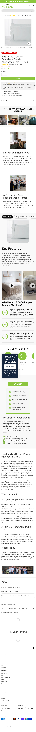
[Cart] (30, 6)
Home (2, 47)
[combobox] (18, 10)
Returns (3, 694)
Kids (2, 665)
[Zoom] (29, 43)
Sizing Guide (4, 681)
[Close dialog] (16, 355)
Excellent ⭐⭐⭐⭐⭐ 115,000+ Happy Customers (18, 15)
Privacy (3, 698)
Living (2, 663)
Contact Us (4, 696)
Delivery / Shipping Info (6, 692)
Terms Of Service (5, 700)
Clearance (3, 667)
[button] (1, 86)
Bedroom (3, 659)
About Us (3, 690)
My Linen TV (4, 673)
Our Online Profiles (5, 677)
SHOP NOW (10, 366)
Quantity (3, 71)
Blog (2, 675)
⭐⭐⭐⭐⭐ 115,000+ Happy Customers (11, 64)
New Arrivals (4, 656)
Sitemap (3, 679)
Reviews (3, 683)
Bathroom (3, 661)
